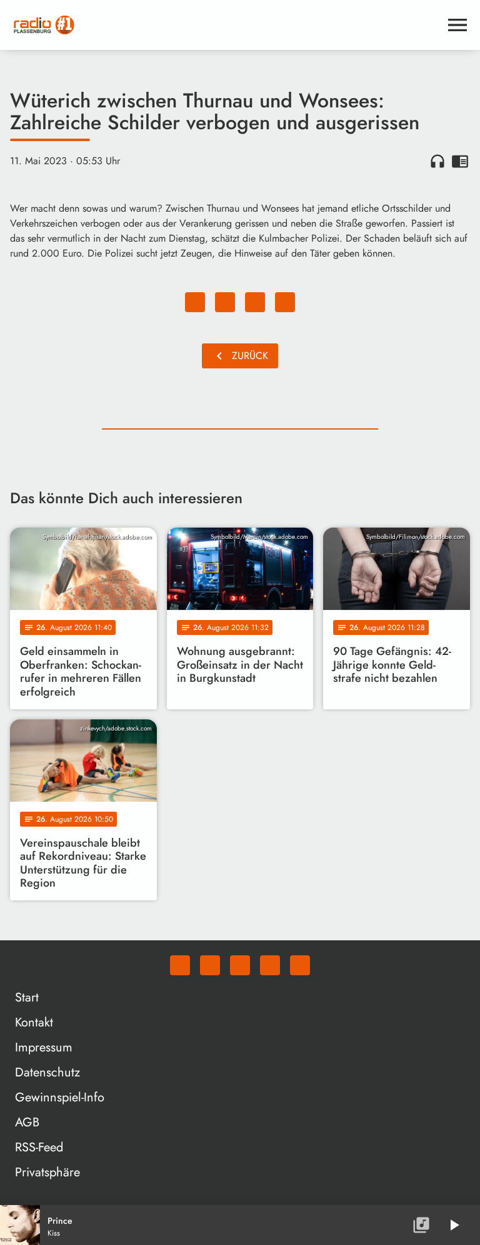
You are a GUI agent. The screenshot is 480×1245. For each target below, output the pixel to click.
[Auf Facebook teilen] (195, 302)
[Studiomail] (270, 965)
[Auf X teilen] (225, 302)
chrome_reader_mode (460, 161)
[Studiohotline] (300, 965)
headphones (437, 161)
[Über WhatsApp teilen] (255, 302)
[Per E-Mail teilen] (285, 302)
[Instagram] (240, 965)
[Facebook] (210, 965)
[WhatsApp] (180, 965)
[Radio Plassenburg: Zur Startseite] (225, 24)
